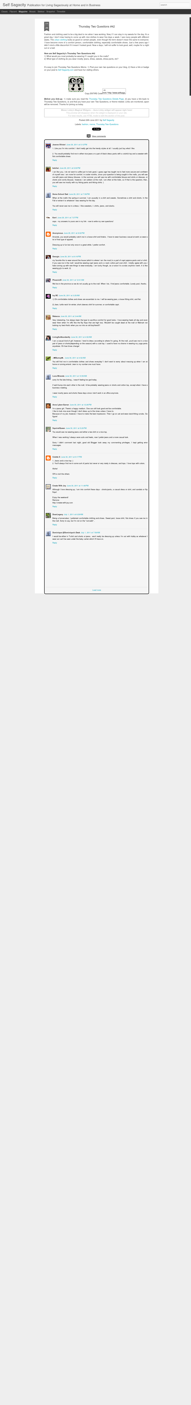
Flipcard (13, 11)
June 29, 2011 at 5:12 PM (76, 144)
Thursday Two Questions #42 (97, 26)
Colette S (56, 456)
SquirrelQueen (58, 427)
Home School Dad (60, 193)
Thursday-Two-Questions (107, 124)
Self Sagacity (108, 120)
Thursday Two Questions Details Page (106, 98)
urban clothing (60, 39)
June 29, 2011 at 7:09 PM (79, 193)
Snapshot (50, 11)
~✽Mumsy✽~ (58, 357)
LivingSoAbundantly (61, 336)
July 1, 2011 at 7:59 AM (90, 532)
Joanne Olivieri (58, 144)
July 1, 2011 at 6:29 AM (73, 514)
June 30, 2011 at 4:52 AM (81, 336)
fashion (85, 124)
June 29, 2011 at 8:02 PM (73, 232)
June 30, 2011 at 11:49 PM (77, 485)
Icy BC (55, 295)
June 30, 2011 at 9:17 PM (71, 456)
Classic (4, 11)
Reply (54, 159)
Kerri (54, 217)
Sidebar (41, 11)
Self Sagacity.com (66, 69)
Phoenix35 (56, 279)
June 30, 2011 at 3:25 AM (69, 295)
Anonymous (57, 232)
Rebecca (55, 316)
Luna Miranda (58, 375)
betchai (55, 167)
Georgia (55, 256)
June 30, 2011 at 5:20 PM (76, 427)
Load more (96, 589)
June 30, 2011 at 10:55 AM (76, 375)
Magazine (23, 11)
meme (92, 124)
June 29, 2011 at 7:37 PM (67, 217)
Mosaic (32, 11)
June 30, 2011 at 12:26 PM (80, 404)
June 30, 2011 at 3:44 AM (70, 316)
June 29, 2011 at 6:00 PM (69, 167)
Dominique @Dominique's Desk (66, 532)
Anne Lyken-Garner (60, 404)
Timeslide (61, 11)
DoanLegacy (57, 514)
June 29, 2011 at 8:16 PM (70, 256)
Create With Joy (59, 485)
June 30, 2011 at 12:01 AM (73, 279)
